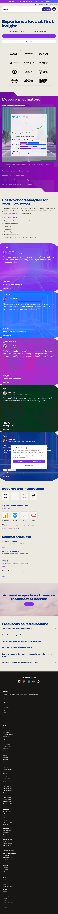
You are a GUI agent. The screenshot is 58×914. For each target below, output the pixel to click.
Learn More (47, 1)
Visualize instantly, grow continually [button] (15, 180)
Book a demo (29, 604)
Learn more (5, 547)
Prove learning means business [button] (13, 106)
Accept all (20, 461)
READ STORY (6, 288)
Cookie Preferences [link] (7, 716)
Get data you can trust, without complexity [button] (18, 184)
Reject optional (37, 461)
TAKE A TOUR (29, 41)
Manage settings (29, 465)
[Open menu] (54, 9)
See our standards (7, 508)
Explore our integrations (9, 528)
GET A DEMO (29, 36)
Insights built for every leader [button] (13, 175)
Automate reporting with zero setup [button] (15, 171)
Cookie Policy (29, 455)
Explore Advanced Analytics (10, 217)
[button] (14, 53)
